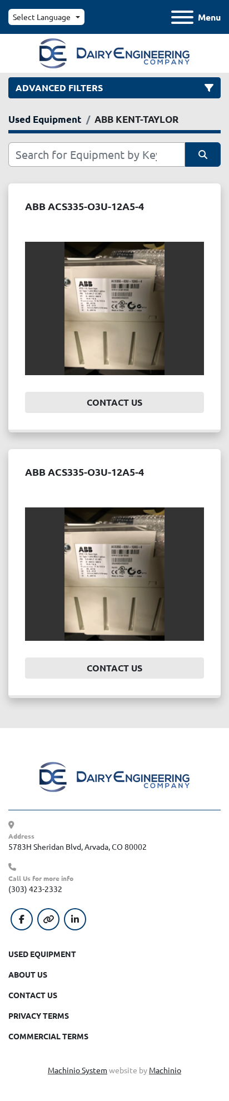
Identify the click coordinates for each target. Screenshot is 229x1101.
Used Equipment (42, 954)
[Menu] (182, 17)
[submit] (203, 154)
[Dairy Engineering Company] (114, 776)
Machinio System (77, 1070)
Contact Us (114, 402)
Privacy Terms (38, 1015)
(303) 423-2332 (35, 889)
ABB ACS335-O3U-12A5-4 (84, 206)
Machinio (165, 1070)
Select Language (42, 17)
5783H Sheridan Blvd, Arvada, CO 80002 (77, 846)
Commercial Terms (48, 1036)
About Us (27, 974)
